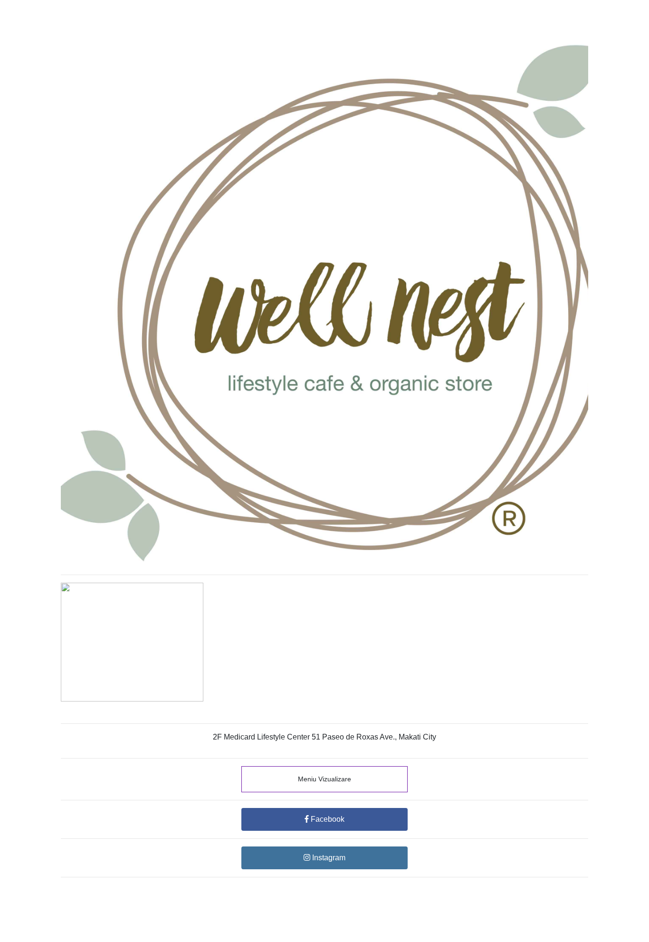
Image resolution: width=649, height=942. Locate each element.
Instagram (327, 858)
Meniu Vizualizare (324, 779)
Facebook (326, 819)
